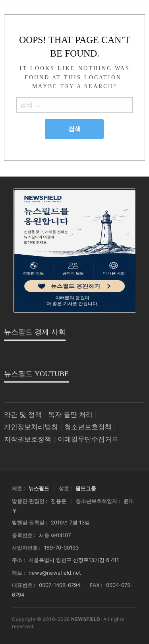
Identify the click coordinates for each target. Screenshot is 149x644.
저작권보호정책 (27, 439)
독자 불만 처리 (70, 414)
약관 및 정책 (23, 414)
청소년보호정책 (88, 427)
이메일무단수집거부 (88, 439)
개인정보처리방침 (31, 427)
